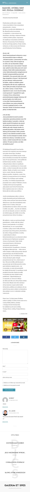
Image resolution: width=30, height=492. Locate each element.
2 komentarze (5, 14)
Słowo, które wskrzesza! (15, 472)
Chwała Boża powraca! (15, 462)
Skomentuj (5, 348)
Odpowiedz (5, 406)
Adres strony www (7, 377)
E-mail (5, 371)
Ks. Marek (7, 12)
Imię (4, 366)
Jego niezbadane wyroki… (15, 452)
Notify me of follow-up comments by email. (14, 382)
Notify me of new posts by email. (12, 385)
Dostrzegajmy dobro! (15, 443)
